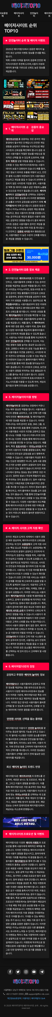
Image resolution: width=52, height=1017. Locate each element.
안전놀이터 (34, 14)
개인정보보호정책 (14, 998)
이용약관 (26, 998)
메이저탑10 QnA (38, 998)
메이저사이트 (19, 14)
